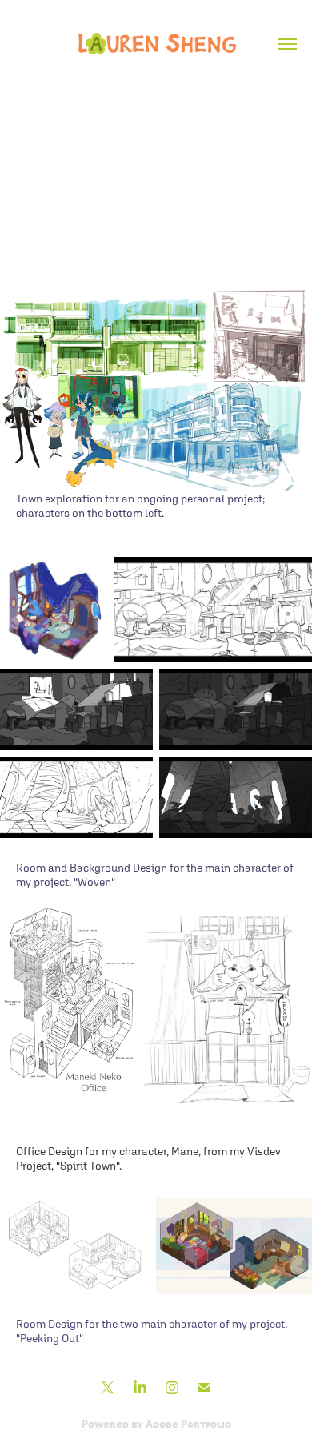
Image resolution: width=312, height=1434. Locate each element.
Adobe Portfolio (188, 1423)
